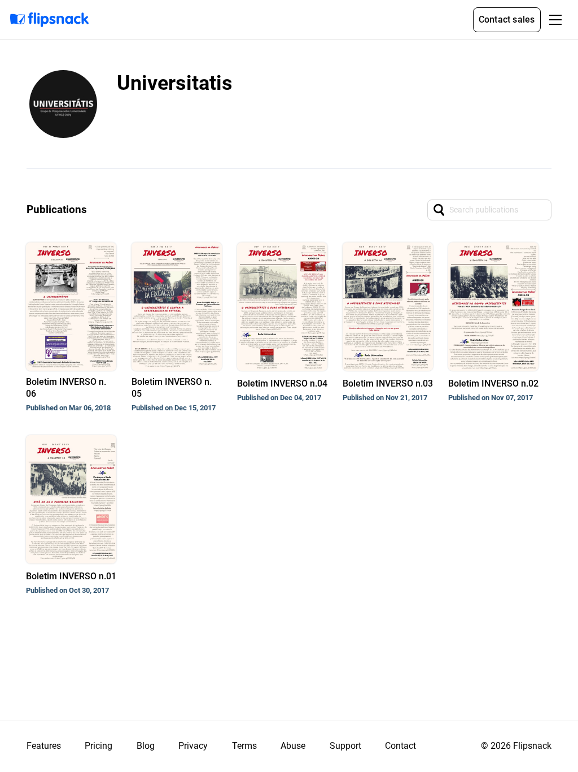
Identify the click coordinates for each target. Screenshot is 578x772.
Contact (400, 745)
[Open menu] (555, 19)
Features (44, 745)
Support (345, 745)
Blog (146, 745)
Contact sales (507, 19)
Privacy (193, 745)
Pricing (98, 745)
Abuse (293, 745)
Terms (244, 745)
